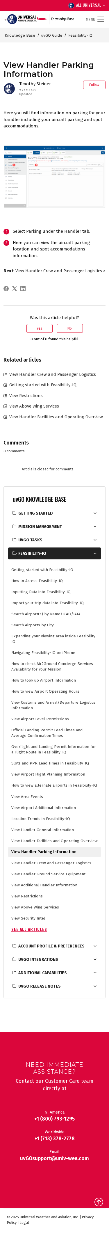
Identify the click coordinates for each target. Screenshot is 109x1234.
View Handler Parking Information (43, 851)
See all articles (29, 929)
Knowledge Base (20, 35)
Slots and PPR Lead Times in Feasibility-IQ (50, 763)
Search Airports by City (32, 625)
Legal (24, 1222)
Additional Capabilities (42, 972)
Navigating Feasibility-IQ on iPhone (43, 652)
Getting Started (35, 513)
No (69, 328)
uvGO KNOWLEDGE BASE (40, 499)
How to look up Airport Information (43, 680)
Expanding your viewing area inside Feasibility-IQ (54, 639)
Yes (39, 328)
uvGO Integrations (38, 959)
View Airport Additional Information (43, 807)
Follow (94, 85)
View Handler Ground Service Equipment (48, 874)
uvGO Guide (51, 35)
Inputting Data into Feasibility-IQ (41, 591)
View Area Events (27, 796)
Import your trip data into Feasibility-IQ (47, 602)
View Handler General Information (42, 829)
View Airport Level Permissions (40, 718)
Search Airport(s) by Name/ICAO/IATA (46, 613)
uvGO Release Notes (39, 986)
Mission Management (40, 526)
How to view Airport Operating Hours (45, 691)
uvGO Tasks (30, 540)
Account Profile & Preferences (51, 946)
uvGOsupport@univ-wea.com (54, 1158)
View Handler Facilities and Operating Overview (54, 840)
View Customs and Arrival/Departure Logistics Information (53, 705)
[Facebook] (7, 288)
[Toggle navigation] (94, 19)
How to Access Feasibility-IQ (37, 580)
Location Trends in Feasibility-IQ (40, 818)
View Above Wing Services (35, 907)
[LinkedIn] (24, 288)
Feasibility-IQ (80, 35)
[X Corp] (15, 288)
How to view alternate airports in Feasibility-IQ (54, 785)
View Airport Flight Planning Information (48, 774)
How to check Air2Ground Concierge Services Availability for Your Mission (52, 666)
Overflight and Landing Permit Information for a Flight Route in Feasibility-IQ (53, 749)
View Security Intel (28, 918)
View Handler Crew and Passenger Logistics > (60, 270)
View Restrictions (27, 896)
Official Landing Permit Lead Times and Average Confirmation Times (47, 733)
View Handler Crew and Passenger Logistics (51, 862)
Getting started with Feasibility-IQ (42, 569)
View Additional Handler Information (44, 885)
